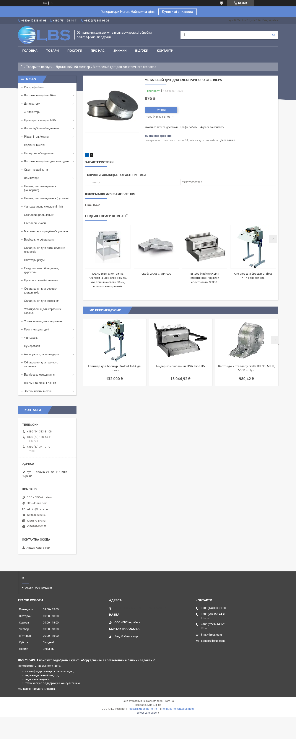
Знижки (120, 50)
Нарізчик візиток (34, 145)
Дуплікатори (32, 103)
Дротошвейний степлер (73, 67)
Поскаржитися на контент (143, 708)
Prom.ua (169, 701)
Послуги (74, 50)
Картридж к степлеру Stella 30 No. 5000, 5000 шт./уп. (246, 368)
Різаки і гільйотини (36, 136)
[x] (91, 155)
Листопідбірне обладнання (41, 128)
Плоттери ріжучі (34, 260)
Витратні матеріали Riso (40, 95)
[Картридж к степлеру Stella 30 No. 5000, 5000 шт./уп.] (246, 340)
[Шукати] (273, 35)
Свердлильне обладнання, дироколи (41, 270)
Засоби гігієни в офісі (38, 391)
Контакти (165, 50)
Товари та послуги (39, 67)
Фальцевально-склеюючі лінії (43, 206)
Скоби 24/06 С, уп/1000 (156, 273)
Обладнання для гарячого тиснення (41, 364)
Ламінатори (31, 178)
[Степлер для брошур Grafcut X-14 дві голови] (114, 340)
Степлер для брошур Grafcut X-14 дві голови (114, 368)
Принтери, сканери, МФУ (40, 120)
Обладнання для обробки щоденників (40, 290)
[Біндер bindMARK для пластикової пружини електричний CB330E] (204, 247)
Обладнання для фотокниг (41, 300)
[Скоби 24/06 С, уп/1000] (156, 247)
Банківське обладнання (39, 374)
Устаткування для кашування (43, 321)
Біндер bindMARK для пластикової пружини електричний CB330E (204, 278)
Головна (29, 50)
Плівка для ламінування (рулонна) (46, 198)
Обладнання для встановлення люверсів (44, 249)
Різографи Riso (34, 87)
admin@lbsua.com (38, 509)
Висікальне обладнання (39, 239)
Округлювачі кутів (36, 169)
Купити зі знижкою (177, 12)
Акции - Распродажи (38, 587)
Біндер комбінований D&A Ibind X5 (180, 366)
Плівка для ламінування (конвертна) (40, 188)
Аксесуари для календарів (41, 354)
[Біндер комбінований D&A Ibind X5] (180, 340)
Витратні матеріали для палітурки (46, 161)
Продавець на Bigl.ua (148, 704)
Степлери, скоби (35, 223)
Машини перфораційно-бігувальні (46, 231)
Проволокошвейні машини (41, 280)
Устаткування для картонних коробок (43, 311)
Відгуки (141, 50)
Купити (161, 109)
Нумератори (32, 346)
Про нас (98, 50)
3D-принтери (32, 112)
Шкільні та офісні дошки (40, 382)
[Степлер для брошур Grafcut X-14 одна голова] (253, 247)
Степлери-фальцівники (39, 214)
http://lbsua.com (37, 503)
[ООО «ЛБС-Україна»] (44, 35)
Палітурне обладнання (39, 153)
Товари (52, 50)
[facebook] (87, 155)
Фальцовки (31, 337)
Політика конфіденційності (178, 708)
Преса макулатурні (36, 329)
